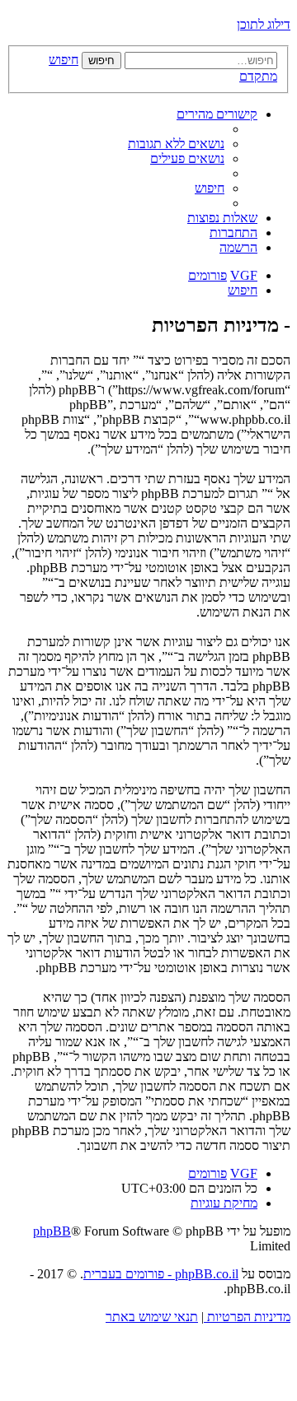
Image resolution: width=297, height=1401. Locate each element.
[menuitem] (176, 144)
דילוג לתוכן (263, 24)
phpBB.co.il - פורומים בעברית (160, 1274)
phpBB (52, 1231)
